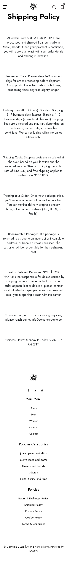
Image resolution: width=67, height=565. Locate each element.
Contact (33, 434)
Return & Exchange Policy (33, 498)
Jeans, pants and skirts (33, 453)
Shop (34, 408)
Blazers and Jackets (33, 466)
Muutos (33, 472)
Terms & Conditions (33, 524)
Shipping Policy (33, 505)
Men (33, 415)
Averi (29, 547)
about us (33, 427)
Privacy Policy (33, 511)
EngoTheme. (43, 547)
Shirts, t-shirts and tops (33, 479)
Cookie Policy (33, 517)
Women (33, 421)
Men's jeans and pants (33, 460)
